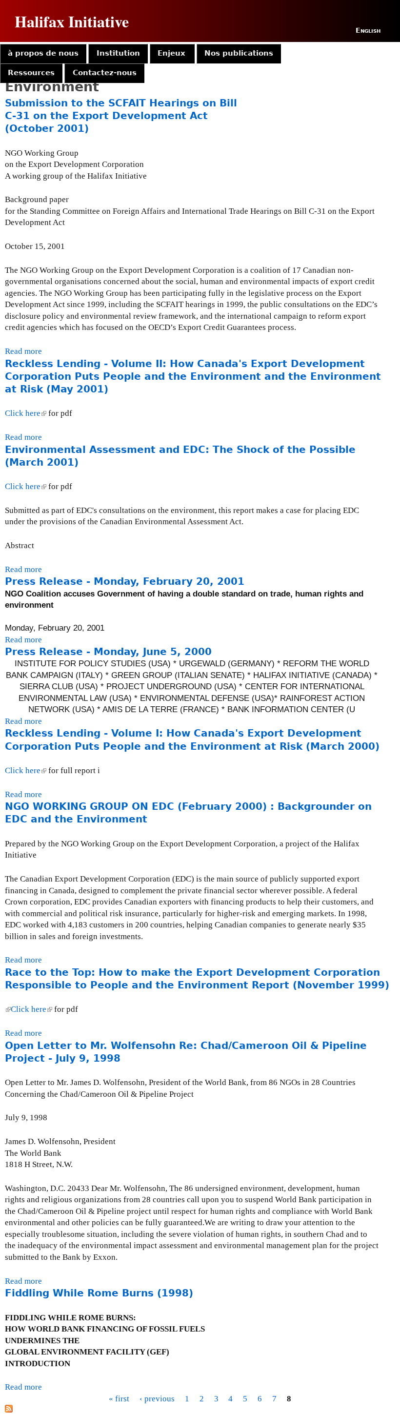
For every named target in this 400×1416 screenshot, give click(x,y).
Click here (25, 413)
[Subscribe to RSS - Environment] (9, 1410)
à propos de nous (43, 53)
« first (119, 1398)
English (368, 30)
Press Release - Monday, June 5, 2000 (108, 651)
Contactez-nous (105, 72)
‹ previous (157, 1398)
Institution (118, 53)
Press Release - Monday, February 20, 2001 (124, 581)
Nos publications (238, 53)
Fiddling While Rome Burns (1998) (99, 1293)
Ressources (31, 72)
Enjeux (171, 53)
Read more (23, 351)
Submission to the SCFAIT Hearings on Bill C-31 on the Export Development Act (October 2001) (121, 115)
